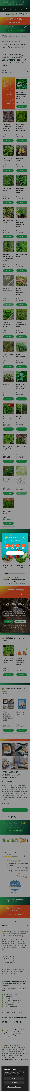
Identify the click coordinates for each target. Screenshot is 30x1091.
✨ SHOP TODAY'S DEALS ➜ (15, 553)
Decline (14, 1082)
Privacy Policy (17, 1074)
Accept (14, 1078)
